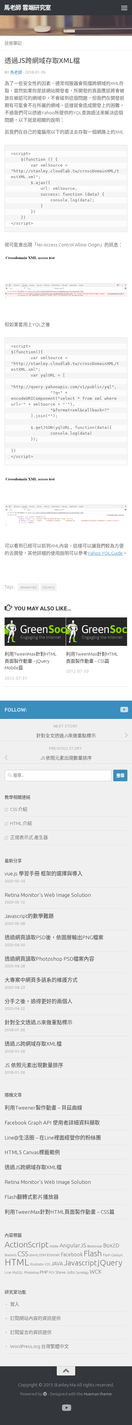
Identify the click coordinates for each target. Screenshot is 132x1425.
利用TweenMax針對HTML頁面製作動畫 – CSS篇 (60, 1212)
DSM (42, 1255)
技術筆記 (13, 43)
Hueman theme (98, 1394)
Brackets (11, 1255)
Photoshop (31, 1272)
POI (51, 1272)
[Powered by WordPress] (45, 1394)
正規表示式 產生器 (29, 837)
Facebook (72, 1254)
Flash (93, 1253)
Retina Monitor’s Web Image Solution (48, 895)
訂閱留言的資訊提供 (31, 1332)
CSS (22, 1253)
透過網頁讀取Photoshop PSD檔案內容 (49, 959)
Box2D (111, 1245)
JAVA (57, 1263)
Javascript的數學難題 (29, 916)
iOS (47, 1264)
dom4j (33, 1255)
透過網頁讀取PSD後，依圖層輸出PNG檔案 (54, 937)
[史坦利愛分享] (123, 709)
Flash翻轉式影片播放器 (32, 1197)
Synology (82, 1272)
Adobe (54, 1246)
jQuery (48, 587)
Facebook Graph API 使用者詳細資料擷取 (52, 1122)
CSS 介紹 (18, 809)
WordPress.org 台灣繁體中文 (39, 1346)
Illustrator (37, 1264)
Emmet (53, 1254)
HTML (17, 1262)
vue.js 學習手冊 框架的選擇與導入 (44, 873)
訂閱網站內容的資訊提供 (35, 1318)
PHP (44, 1272)
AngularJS (73, 1245)
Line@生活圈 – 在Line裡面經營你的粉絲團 (53, 1137)
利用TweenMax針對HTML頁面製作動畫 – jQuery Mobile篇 (30, 660)
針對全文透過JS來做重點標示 (38, 1022)
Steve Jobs (65, 1272)
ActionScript (27, 1244)
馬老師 (16, 72)
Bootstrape (94, 1246)
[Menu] (124, 7)
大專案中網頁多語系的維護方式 (41, 980)
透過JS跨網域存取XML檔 (33, 1044)
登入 (14, 1304)
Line (8, 1272)
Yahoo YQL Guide (105, 553)
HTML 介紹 (21, 823)
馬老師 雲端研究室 (27, 7)
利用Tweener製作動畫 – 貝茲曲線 (43, 1107)
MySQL (17, 1272)
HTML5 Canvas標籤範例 (32, 1152)
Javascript (28, 587)
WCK (96, 1272)
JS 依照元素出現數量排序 (34, 1065)
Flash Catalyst (112, 1255)
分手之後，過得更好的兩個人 (38, 1001)
